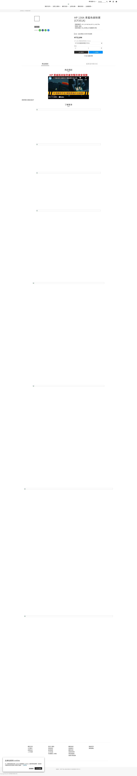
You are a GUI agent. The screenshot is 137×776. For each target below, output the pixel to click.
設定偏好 (31, 768)
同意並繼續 (38, 768)
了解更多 (24, 765)
